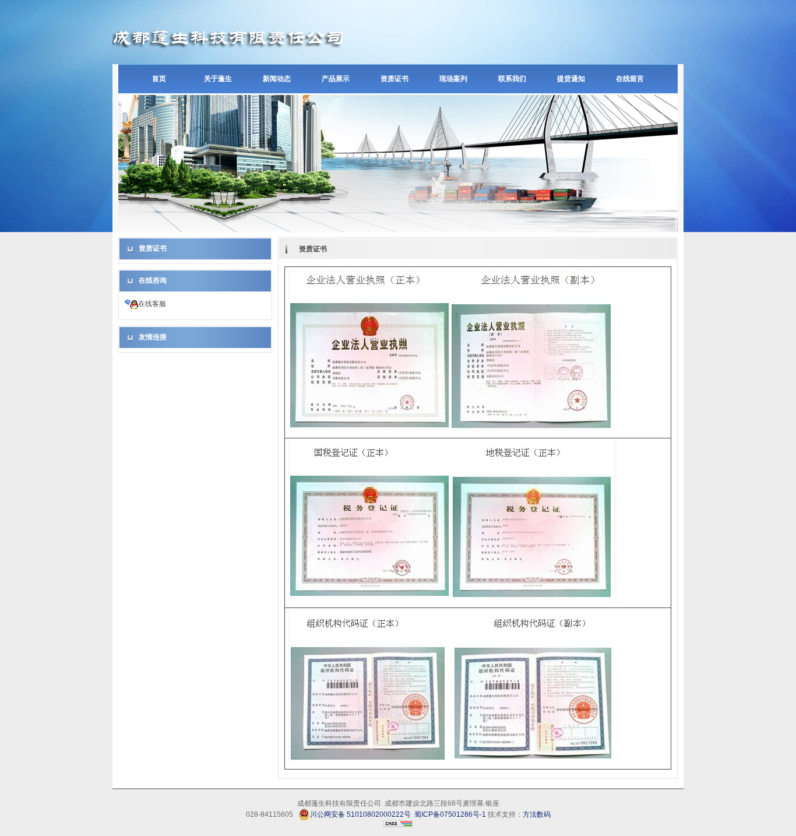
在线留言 (630, 79)
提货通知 (571, 79)
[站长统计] (398, 825)
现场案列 (453, 79)
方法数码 (537, 814)
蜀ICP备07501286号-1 (451, 814)
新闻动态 (277, 79)
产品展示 (336, 79)
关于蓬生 (218, 79)
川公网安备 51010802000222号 (360, 814)
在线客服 (152, 304)
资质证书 (394, 79)
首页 (159, 79)
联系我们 (512, 79)
